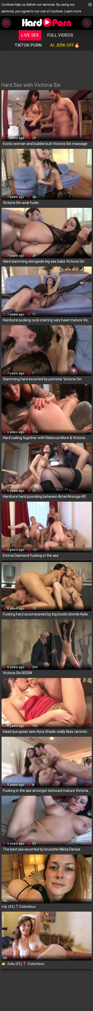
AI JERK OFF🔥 (65, 45)
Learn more (72, 11)
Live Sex (30, 35)
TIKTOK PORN (28, 45)
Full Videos (60, 35)
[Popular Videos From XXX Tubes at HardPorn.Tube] (46, 22)
